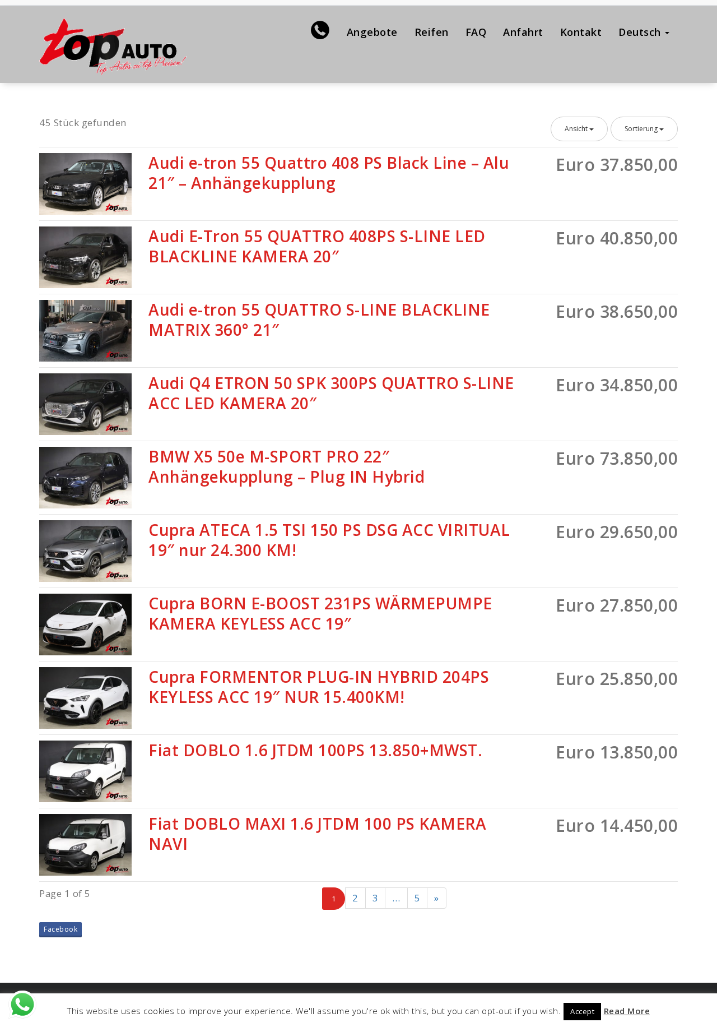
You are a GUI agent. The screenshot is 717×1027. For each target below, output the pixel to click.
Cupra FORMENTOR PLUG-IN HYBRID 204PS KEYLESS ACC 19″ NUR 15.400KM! (318, 686)
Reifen (432, 32)
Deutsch (641, 32)
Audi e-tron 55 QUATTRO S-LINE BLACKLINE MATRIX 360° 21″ (319, 319)
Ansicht (577, 128)
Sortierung (642, 128)
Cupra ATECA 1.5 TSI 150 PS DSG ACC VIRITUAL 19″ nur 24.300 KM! (329, 540)
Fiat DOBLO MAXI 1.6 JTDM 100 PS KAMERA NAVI (317, 833)
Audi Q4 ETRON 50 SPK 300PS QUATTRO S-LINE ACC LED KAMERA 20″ (331, 393)
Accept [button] (582, 1011)
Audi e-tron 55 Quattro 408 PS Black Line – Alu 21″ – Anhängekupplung (328, 172)
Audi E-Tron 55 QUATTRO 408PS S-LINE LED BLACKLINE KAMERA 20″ (317, 246)
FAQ (476, 32)
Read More (627, 1010)
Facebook (60, 929)
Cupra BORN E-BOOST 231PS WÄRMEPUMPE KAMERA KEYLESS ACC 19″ (320, 613)
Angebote (372, 32)
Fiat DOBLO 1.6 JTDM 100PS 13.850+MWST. (315, 750)
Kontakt (581, 32)
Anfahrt (523, 32)
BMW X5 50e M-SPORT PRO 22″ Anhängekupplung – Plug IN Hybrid (286, 466)
